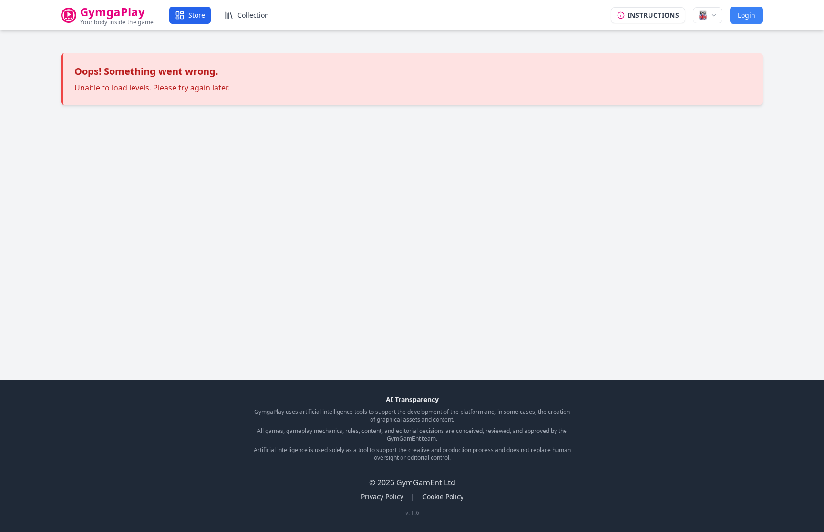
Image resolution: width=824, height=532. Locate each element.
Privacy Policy (382, 496)
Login (746, 15)
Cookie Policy (443, 496)
